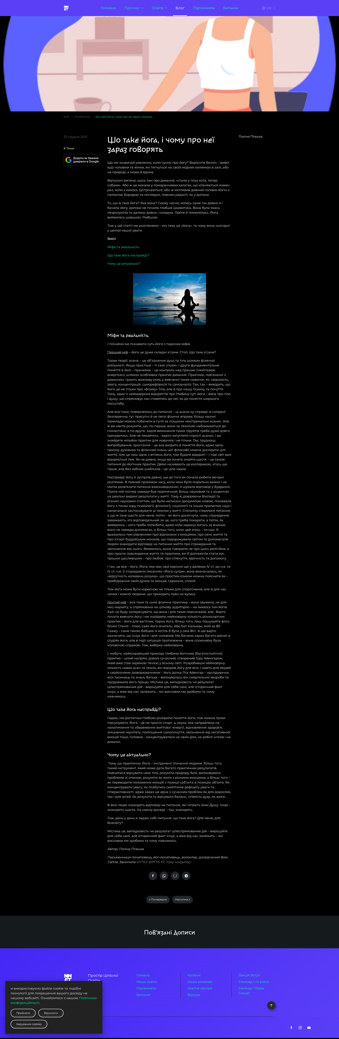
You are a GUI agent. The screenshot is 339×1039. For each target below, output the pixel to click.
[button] (268, 8)
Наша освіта (146, 982)
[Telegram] (186, 876)
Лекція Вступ (249, 975)
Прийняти (23, 1013)
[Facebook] (153, 876)
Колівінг (194, 975)
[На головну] (67, 8)
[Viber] (175, 876)
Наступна (181, 899)
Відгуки (194, 995)
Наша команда (200, 982)
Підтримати (204, 8)
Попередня (159, 899)
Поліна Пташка (250, 136)
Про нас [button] (131, 8)
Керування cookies (29, 1024)
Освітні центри (200, 988)
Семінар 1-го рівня (254, 982)
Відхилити (51, 1013)
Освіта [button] (157, 8)
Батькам (231, 8)
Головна (108, 8)
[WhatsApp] (164, 876)
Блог (180, 8)
